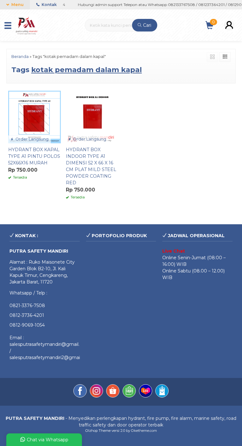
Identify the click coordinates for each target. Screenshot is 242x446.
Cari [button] (146, 25)
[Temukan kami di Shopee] (112, 391)
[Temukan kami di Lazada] (145, 391)
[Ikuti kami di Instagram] (96, 391)
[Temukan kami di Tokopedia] (129, 391)
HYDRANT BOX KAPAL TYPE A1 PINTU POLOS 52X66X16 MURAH (34, 156)
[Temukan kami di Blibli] (162, 391)
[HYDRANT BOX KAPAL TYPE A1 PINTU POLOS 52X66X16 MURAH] (34, 116)
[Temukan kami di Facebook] (80, 391)
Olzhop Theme (98, 430)
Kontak (49, 4)
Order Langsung (31, 139)
